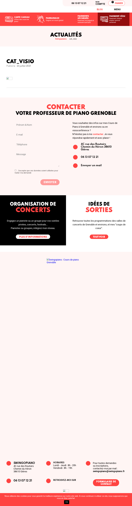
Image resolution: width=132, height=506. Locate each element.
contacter (98, 134)
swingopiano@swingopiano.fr (109, 471)
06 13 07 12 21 (23, 480)
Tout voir (99, 237)
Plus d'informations (33, 237)
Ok (66, 502)
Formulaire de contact (106, 483)
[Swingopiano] (25, 6)
